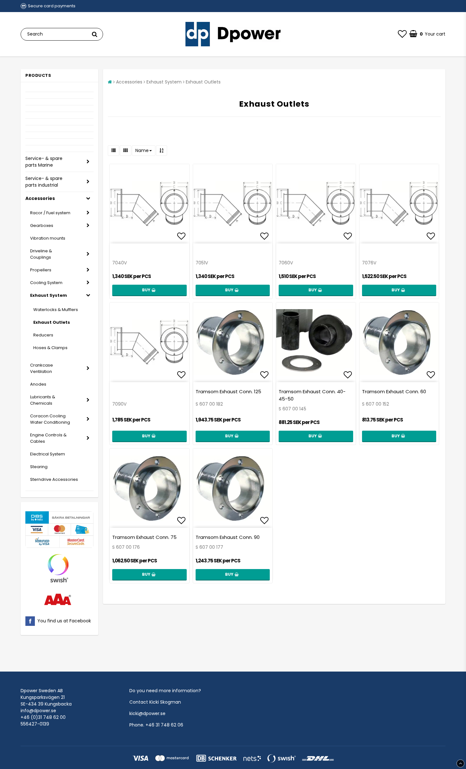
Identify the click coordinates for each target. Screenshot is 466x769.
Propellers (40, 270)
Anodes (38, 384)
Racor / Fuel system (50, 213)
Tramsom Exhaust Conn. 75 (144, 537)
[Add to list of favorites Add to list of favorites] (149, 204)
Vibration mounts (47, 238)
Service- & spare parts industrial (43, 181)
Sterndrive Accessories (54, 479)
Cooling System (46, 283)
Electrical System (47, 454)
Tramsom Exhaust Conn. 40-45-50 (312, 395)
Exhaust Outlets (51, 322)
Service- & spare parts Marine (43, 161)
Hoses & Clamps (50, 348)
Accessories (40, 198)
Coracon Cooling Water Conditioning (50, 419)
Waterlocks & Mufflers (55, 310)
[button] (402, 34)
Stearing (39, 467)
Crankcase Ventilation (41, 368)
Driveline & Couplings (41, 254)
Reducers (43, 335)
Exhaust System (48, 295)
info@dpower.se (38, 710)
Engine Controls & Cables (48, 438)
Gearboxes (41, 225)
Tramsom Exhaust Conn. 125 (228, 391)
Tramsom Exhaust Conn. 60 (394, 391)
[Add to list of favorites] (233, 342)
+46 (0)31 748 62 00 (43, 717)
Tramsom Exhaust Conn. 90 (228, 537)
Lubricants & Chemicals (42, 400)
